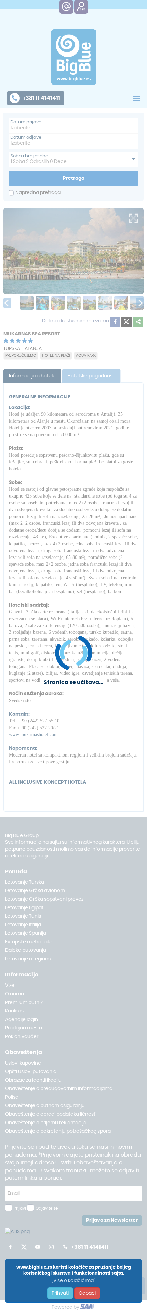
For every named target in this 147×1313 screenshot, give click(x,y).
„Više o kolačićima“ (73, 1280)
